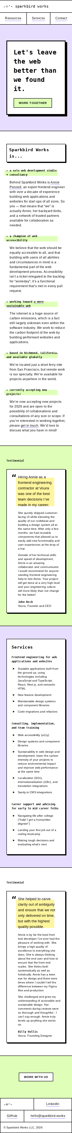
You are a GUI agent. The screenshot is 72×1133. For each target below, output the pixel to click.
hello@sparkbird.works (48, 1116)
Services (38, 18)
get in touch (29, 425)
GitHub (12, 1116)
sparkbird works (26, 6)
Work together (33, 103)
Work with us (36, 1077)
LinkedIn (52, 1104)
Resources (13, 18)
